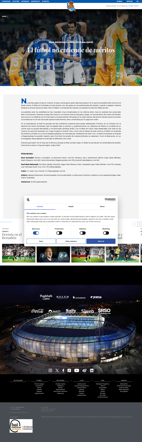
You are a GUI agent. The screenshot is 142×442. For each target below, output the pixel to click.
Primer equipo (39, 384)
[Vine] (84, 370)
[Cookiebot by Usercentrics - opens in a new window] (106, 199)
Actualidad (18, 380)
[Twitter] (57, 370)
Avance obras (123, 387)
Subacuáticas (60, 389)
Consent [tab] (40, 206)
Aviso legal (44, 407)
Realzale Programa (102, 384)
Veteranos (60, 393)
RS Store (16, 1)
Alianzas (81, 391)
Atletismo (60, 386)
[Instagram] (50, 370)
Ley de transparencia (82, 386)
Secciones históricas (60, 391)
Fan (102, 380)
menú (4, 16)
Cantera (39, 389)
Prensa (81, 393)
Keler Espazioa (124, 389)
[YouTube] (76, 370)
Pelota (60, 387)
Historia (81, 389)
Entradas (25, 1)
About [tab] (102, 206)
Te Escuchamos (103, 397)
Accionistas (103, 387)
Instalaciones (81, 395)
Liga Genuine (39, 393)
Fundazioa (6, 1)
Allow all (101, 241)
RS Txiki (102, 393)
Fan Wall (103, 395)
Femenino (39, 386)
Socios (103, 386)
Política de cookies (47, 411)
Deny (41, 241)
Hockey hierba (60, 384)
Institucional (81, 384)
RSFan (103, 389)
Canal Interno (81, 387)
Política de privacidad (48, 409)
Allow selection (71, 241)
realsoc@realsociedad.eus (18, 412)
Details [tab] (71, 206)
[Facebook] (63, 370)
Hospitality (35, 1)
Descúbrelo (124, 384)
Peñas (103, 391)
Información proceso (124, 386)
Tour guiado (124, 391)
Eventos (45, 1)
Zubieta (39, 391)
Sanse (39, 387)
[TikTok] (69, 370)
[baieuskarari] (21, 425)
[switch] (59, 233)
